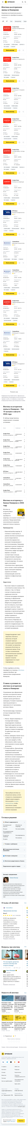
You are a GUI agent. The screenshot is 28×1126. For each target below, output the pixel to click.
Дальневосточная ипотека (18, 243)
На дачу (5, 839)
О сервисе (4, 1066)
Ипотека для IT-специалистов (18, 90)
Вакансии (4, 1075)
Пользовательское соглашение (19, 1080)
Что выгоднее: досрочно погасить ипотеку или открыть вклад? (11, 963)
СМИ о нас (17, 1066)
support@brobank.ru (7, 1090)
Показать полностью (9, 938)
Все (11, 21)
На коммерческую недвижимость (8, 832)
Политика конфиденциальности (20, 1076)
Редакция (17, 1069)
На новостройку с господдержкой (18, 151)
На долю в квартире (6, 836)
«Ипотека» (21, 670)
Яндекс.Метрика (11, 1121)
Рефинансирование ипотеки (18, 302)
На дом (5, 829)
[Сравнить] (23, 50)
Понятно (21, 1120)
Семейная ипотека (16, 120)
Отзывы (3, 1072)
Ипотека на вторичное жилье (18, 28)
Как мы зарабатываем (7, 1081)
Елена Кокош (14, 878)
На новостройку (20, 829)
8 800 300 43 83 (19, 1090)
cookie (13, 1120)
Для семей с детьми (17, 271)
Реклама (4, 1078)
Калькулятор (18, 21)
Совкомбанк (9, 907)
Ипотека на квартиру (19, 825)
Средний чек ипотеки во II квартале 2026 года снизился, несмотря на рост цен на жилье (8, 1026)
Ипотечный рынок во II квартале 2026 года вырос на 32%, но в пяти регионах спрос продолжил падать (20, 1026)
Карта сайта (17, 1083)
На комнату (19, 838)
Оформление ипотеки (10, 911)
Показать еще (14, 392)
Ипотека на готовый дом (18, 181)
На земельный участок (7, 825)
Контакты (4, 1069)
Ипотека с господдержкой (18, 363)
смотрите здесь (21, 1106)
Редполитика (18, 1072)
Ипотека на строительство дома (18, 59)
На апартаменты (20, 835)
